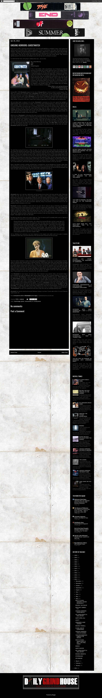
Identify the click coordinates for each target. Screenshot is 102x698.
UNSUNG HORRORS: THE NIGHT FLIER (84, 471)
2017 (75, 570)
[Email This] (30, 299)
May (77, 596)
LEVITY (77, 620)
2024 (75, 557)
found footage (17, 301)
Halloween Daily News (80, 499)
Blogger (53, 694)
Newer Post (14, 352)
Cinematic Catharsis (79, 516)
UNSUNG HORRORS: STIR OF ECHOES (81, 632)
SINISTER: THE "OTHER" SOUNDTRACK (83, 415)
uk (32, 301)
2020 (75, 566)
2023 (75, 559)
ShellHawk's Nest (79, 522)
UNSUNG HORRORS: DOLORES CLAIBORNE (85, 449)
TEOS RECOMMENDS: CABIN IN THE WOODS (81, 636)
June (77, 594)
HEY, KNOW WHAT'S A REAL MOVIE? (81, 615)
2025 (75, 555)
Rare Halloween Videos (80, 542)
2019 (75, 568)
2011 (75, 668)
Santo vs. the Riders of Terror (81, 518)
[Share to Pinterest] (36, 299)
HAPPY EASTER (79, 648)
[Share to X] (33, 299)
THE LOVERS (82, 459)
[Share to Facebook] (35, 299)
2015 (75, 572)
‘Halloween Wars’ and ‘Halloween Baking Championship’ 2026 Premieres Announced (81, 502)
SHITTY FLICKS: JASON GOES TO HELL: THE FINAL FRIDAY (80, 642)
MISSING (81, 425)
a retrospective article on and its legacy (25, 295)
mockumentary (28, 301)
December (78, 581)
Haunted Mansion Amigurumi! (81, 523)
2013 (75, 577)
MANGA (77, 646)
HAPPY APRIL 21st (80, 618)
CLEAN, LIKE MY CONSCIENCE (79, 628)
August (78, 589)
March (77, 661)
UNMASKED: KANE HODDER (80, 623)
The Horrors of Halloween (81, 508)
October (78, 585)
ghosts (22, 301)
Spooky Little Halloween (81, 535)
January (78, 665)
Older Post (65, 352)
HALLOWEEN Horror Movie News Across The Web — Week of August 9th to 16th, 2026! (82, 511)
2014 (75, 575)
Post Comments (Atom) (42, 357)
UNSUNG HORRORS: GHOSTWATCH (81, 611)
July (77, 592)
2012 (75, 579)
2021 (75, 564)
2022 (75, 562)
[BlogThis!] (32, 299)
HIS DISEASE (78, 658)
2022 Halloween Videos (79, 544)
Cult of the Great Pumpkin (81, 528)
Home (39, 352)
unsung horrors (37, 301)
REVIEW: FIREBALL (80, 625)
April (77, 598)
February (78, 663)
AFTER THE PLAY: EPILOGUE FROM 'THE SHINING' (85, 438)
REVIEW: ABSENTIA (80, 654)
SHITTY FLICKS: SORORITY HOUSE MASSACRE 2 (81, 602)
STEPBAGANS (79, 656)
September (79, 587)
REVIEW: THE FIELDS (81, 605)
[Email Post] (27, 299)
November (78, 583)
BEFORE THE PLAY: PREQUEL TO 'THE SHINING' (84, 392)
